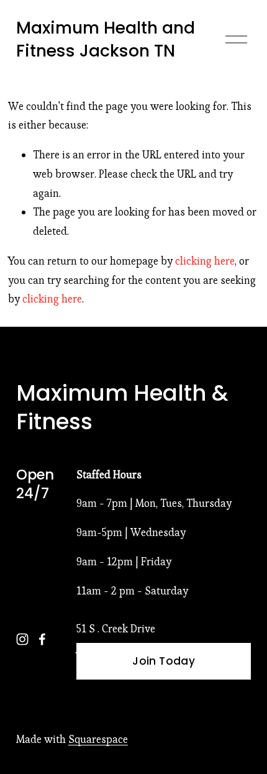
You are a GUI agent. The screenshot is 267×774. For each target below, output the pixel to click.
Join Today (163, 660)
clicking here (205, 261)
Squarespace (98, 739)
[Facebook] (42, 639)
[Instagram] (22, 639)
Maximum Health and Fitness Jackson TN (105, 39)
